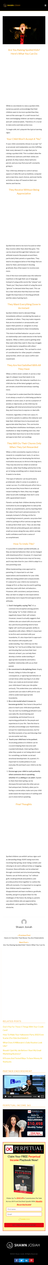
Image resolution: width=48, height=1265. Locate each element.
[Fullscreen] (42, 1096)
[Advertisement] (24, 80)
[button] (24, 1086)
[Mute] (39, 1096)
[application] (24, 1087)
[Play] (6, 1096)
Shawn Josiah (24, 926)
